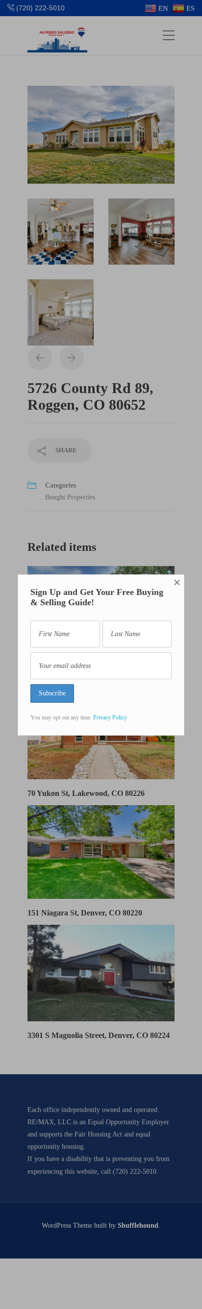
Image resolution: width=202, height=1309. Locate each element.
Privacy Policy (110, 717)
